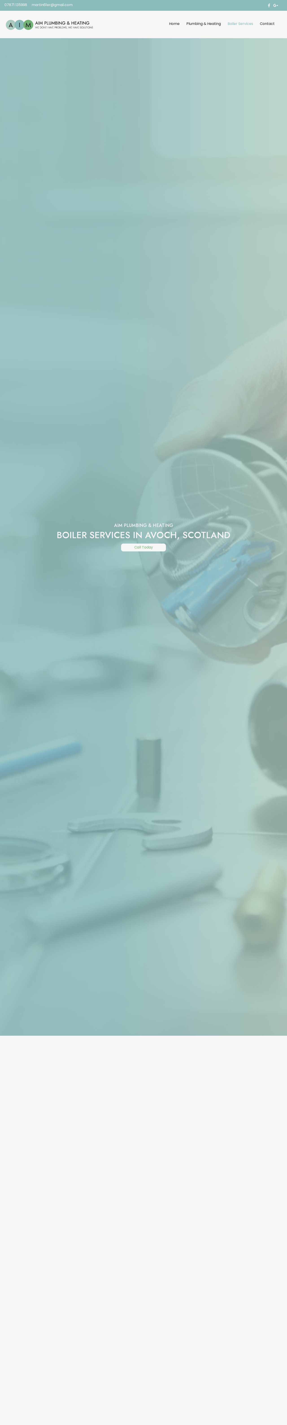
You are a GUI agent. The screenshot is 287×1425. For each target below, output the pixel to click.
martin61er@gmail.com (52, 4)
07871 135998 (15, 4)
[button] (143, 547)
